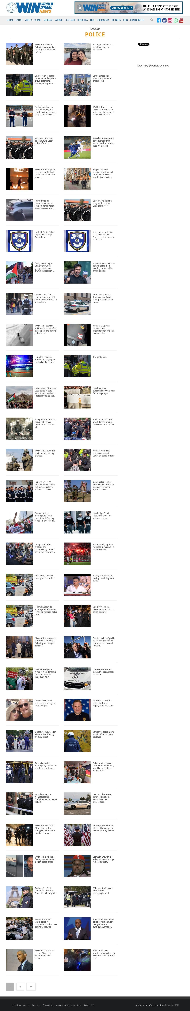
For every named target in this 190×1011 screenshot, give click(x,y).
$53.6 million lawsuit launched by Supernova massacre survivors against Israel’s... (103, 486)
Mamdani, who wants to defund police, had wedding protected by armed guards (104, 267)
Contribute (137, 20)
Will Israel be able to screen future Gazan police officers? (44, 141)
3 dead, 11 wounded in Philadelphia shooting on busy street (45, 734)
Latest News (16, 1005)
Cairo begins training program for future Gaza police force (102, 203)
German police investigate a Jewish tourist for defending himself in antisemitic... (45, 517)
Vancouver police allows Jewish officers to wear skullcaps (103, 734)
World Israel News (156, 1005)
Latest (19, 20)
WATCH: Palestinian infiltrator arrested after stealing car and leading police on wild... (45, 329)
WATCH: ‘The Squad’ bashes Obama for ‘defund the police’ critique (44, 954)
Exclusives (103, 20)
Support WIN (89, 1005)
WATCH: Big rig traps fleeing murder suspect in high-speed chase (45, 859)
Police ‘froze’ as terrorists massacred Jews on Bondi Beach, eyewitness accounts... (45, 204)
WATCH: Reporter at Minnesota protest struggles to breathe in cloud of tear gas (45, 829)
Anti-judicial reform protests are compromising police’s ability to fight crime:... (45, 548)
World (59, 20)
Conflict (70, 20)
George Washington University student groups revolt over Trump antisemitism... (44, 267)
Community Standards (65, 1005)
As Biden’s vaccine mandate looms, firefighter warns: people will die (46, 798)
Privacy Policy (48, 1005)
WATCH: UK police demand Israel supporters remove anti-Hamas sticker (104, 329)
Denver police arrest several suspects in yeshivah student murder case (102, 798)
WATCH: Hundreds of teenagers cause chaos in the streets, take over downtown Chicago (103, 111)
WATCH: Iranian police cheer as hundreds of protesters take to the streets (45, 173)
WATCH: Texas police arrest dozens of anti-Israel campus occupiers (103, 422)
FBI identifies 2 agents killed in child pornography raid (103, 890)
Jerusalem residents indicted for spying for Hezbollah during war (45, 359)
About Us (26, 1005)
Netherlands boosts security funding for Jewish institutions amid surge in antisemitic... (45, 111)
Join (125, 20)
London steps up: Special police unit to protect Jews (102, 78)
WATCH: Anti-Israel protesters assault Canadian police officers (103, 453)
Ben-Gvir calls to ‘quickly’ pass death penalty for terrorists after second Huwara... (104, 642)
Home (10, 20)
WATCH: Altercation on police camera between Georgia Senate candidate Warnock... (103, 923)
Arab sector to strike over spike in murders (44, 576)
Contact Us (36, 1005)
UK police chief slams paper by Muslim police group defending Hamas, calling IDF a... (45, 79)
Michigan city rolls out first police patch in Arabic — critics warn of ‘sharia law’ (103, 236)
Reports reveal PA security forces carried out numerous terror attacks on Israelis (45, 486)
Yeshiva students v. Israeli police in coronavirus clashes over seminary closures (46, 923)
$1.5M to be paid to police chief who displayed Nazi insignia (103, 703)
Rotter (79, 1005)
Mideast (48, 20)
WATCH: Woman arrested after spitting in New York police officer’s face (104, 954)
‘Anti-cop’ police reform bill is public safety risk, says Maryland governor (104, 828)
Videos (29, 20)
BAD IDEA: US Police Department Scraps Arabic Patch (44, 234)
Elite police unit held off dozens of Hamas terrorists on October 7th (45, 423)
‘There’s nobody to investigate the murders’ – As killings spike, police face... (46, 611)
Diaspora (82, 20)
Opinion (116, 20)
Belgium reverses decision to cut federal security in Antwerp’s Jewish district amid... (103, 173)
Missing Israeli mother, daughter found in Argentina (103, 47)
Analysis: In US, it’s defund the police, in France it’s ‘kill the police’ (46, 890)
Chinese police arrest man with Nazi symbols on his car (103, 672)
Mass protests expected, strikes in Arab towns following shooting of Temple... (46, 642)
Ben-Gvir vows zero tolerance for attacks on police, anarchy (103, 609)
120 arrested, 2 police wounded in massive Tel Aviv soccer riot (103, 547)
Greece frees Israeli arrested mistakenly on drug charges (45, 703)
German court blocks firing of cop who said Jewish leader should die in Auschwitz (46, 298)
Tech (92, 20)
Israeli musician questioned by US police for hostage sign (104, 390)
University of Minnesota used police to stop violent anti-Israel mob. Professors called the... (45, 392)
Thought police (100, 357)
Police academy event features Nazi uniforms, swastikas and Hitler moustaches (103, 767)
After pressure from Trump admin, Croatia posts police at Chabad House (103, 298)
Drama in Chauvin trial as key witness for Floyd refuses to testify (103, 859)
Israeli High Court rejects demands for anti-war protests (102, 515)
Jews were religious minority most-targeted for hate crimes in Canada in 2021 (45, 673)
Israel (38, 20)
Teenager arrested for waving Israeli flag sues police (103, 578)
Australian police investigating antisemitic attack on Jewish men (46, 765)
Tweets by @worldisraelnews (153, 65)
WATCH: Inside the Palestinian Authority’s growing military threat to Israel (45, 48)
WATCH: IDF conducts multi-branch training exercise (45, 453)
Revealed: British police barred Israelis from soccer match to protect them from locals (103, 142)
